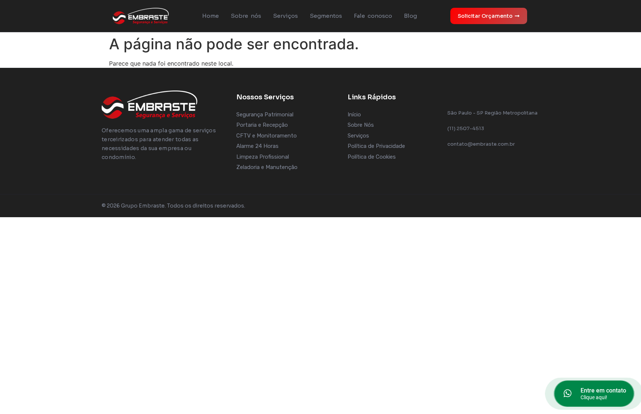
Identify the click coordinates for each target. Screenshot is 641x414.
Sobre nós (246, 15)
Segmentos (326, 15)
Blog (410, 15)
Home (210, 15)
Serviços (285, 15)
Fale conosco (373, 15)
